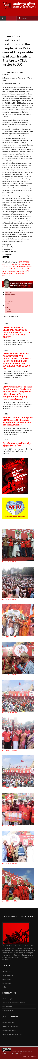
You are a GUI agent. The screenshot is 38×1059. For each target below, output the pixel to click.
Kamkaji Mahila (7, 1011)
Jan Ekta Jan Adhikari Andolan (12, 1034)
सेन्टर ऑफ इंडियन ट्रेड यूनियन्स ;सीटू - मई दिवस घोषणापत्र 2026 (17, 444)
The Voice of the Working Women (13, 1003)
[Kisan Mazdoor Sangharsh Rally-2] (15, 476)
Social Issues (9, 297)
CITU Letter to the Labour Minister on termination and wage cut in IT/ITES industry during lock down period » (17, 271)
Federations (8, 292)
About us (26, 1056)
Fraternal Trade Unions (10, 1026)
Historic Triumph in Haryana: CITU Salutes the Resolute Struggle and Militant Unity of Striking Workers (18, 421)
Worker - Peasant (8, 1023)
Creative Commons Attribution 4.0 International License (17, 1052)
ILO (8, 303)
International (8, 301)
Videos (9, 309)
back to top (6, 276)
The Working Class (8, 999)
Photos (9, 312)
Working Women (10, 295)
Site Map (33, 1056)
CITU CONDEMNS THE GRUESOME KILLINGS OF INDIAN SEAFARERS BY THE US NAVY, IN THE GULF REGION (16, 332)
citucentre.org (6, 1051)
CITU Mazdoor (7, 1007)
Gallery (7, 307)
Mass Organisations (9, 1030)
